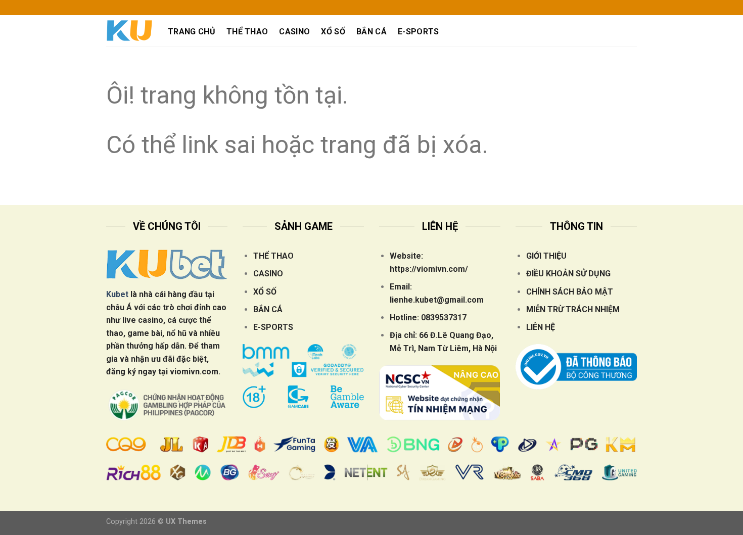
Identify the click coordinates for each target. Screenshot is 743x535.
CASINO (294, 31)
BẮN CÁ (371, 31)
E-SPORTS (418, 31)
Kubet (117, 294)
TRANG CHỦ (191, 31)
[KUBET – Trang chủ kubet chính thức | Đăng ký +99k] (129, 31)
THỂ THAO (247, 31)
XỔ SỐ (333, 31)
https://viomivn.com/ (429, 269)
